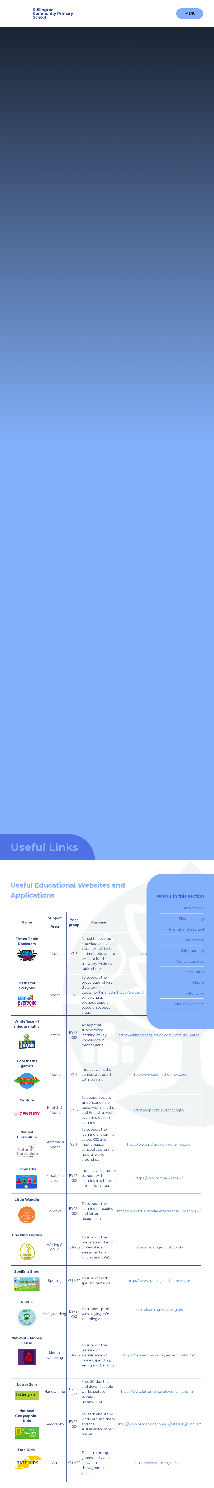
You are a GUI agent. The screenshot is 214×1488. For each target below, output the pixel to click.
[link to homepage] (20, 13)
